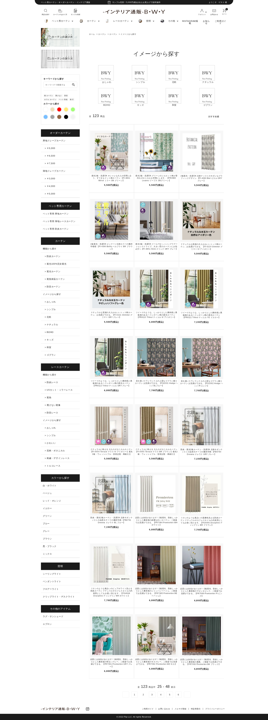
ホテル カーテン (50, 99)
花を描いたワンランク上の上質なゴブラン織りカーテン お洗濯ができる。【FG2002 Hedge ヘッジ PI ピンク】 (201, 383)
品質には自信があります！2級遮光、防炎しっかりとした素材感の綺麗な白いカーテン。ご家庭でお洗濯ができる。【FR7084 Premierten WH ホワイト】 (156, 521)
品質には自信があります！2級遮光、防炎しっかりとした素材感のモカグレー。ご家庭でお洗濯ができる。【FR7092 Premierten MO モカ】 (156, 661)
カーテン (102, 34)
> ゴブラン (50, 355)
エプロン (47, 624)
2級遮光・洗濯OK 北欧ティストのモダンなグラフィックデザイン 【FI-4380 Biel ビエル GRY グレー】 (202, 178)
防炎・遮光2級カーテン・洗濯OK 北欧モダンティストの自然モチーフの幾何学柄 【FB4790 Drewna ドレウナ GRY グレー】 (202, 451)
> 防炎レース (51, 382)
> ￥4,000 (50, 186)
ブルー (46, 523)
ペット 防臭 (63, 99)
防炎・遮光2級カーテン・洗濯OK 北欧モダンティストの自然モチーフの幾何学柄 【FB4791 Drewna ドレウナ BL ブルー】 (111, 520)
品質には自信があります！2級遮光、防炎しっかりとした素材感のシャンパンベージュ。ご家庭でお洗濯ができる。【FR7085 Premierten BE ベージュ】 (156, 592)
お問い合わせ (164, 709)
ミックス (47, 554)
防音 (66, 95)
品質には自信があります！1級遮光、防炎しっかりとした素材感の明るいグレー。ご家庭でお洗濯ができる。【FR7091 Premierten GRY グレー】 (111, 663)
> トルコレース (52, 466)
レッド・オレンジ (52, 501)
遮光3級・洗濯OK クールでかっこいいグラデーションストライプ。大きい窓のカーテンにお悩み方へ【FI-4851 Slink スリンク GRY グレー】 (156, 246)
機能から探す (49, 248)
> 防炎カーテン (52, 256)
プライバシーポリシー (215, 709)
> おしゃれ (50, 302)
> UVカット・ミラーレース (59, 390)
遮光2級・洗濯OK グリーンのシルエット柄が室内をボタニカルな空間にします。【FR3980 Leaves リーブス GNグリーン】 (156, 178)
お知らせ (206, 22)
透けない (58, 95)
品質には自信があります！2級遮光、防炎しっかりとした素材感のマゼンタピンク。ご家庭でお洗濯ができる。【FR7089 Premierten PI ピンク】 (201, 592)
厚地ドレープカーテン (54, 140)
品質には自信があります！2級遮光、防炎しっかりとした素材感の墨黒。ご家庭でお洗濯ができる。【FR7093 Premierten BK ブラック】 (201, 661)
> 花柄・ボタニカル (55, 450)
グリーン (47, 516)
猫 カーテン (48, 95)
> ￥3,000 (50, 178)
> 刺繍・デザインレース (57, 458)
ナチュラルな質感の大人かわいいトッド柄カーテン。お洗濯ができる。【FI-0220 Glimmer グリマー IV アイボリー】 (201, 246)
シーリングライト (52, 574)
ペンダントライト (52, 581)
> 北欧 (48, 317)
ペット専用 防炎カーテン (56, 229)
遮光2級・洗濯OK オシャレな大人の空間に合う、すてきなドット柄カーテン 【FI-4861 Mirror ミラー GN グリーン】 (112, 178)
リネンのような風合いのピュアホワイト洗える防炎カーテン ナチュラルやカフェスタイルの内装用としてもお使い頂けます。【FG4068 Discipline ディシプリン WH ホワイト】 (111, 592)
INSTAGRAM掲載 (190, 22)
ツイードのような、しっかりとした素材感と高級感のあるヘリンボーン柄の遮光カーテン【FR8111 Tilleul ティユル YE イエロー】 (201, 315)
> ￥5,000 (50, 148)
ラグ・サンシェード (53, 616)
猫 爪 (72, 99)
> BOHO (49, 332)
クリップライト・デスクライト (59, 596)
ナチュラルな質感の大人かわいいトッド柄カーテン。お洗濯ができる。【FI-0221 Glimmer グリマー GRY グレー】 (111, 314)
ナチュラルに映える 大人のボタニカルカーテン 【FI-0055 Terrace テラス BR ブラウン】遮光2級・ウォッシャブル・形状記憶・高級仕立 (156, 451)
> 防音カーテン (52, 286)
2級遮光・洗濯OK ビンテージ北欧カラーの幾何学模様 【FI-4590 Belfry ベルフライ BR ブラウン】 (111, 246)
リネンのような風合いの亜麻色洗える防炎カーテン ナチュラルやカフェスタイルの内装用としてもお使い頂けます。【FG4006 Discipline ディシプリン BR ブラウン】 (201, 521)
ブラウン (47, 538)
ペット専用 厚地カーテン (56, 213)
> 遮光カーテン (52, 271)
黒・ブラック (49, 546)
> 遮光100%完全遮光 (55, 264)
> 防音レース (51, 412)
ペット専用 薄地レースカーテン (59, 221)
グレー (46, 531)
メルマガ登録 (180, 709)
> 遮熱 (48, 397)
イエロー (47, 508)
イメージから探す (128, 34)
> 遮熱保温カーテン (55, 279)
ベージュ (47, 493)
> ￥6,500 (50, 156)
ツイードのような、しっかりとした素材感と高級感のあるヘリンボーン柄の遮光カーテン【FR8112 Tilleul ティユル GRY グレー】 (111, 383)
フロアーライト (51, 589)
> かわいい (50, 443)
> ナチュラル (51, 324)
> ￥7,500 (50, 163)
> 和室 (48, 347)
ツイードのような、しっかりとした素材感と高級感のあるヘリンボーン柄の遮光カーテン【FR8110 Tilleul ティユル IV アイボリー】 (156, 314)
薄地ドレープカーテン (54, 171)
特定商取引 (196, 709)
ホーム (92, 34)
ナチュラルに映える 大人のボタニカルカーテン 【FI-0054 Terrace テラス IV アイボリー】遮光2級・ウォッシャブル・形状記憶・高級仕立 (111, 451)
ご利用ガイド (220, 22)
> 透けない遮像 (52, 405)
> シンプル (50, 309)
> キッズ (49, 339)
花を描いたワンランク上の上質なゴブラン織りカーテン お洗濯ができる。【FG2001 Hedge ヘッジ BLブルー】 (156, 383)
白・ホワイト (49, 485)
